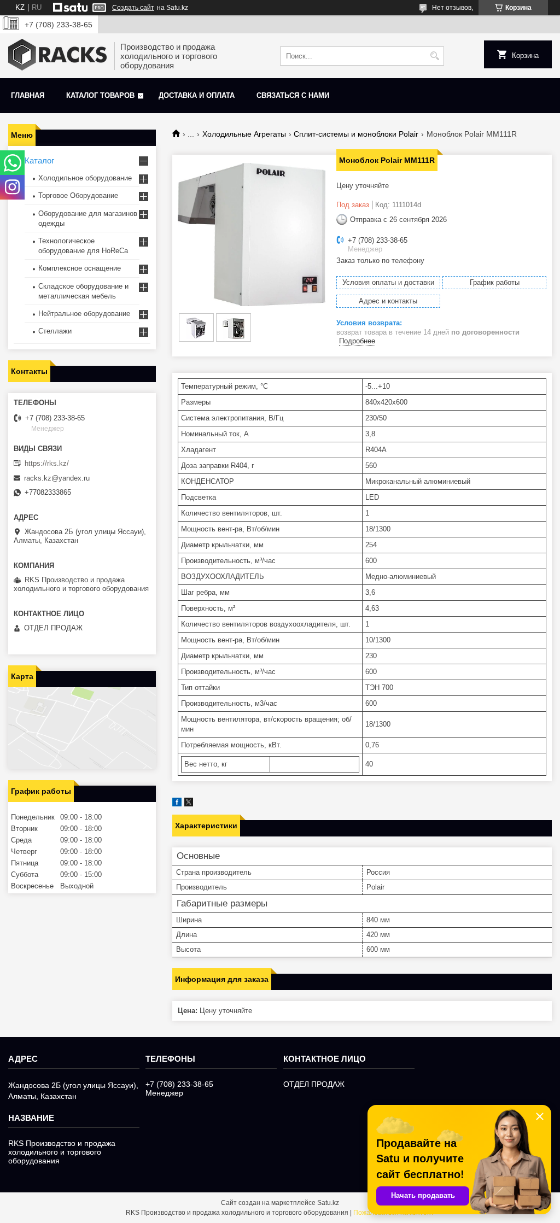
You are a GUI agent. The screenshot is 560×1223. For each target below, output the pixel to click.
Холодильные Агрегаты (244, 134)
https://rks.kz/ (47, 463)
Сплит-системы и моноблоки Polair (356, 134)
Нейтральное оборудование (84, 313)
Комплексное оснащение (79, 268)
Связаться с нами (292, 95)
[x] (188, 804)
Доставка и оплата (197, 95)
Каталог (39, 160)
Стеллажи (55, 331)
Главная (27, 95)
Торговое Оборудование (78, 195)
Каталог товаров (100, 95)
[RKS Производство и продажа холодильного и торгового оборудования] (57, 56)
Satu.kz (328, 1203)
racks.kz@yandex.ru (57, 478)
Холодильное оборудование (85, 178)
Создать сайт (133, 7)
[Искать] (434, 56)
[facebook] (177, 804)
